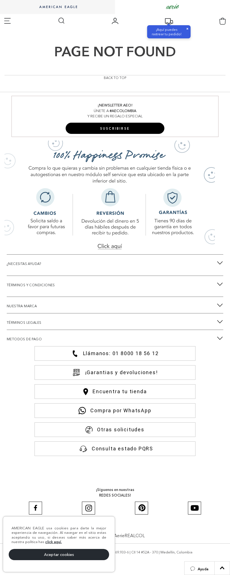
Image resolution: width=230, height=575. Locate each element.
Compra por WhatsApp (120, 410)
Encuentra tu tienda (120, 391)
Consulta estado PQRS (122, 448)
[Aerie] (172, 7)
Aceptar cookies (59, 554)
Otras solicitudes (120, 429)
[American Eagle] (57, 7)
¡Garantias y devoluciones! (121, 372)
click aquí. (53, 541)
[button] (199, 568)
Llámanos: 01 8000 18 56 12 (121, 353)
